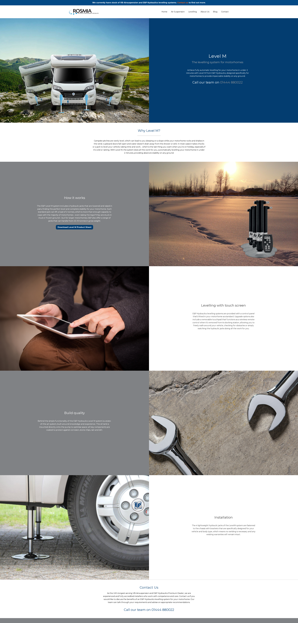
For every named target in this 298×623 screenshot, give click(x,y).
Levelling (192, 12)
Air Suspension (178, 12)
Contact (225, 12)
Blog (215, 12)
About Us (205, 12)
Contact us (182, 3)
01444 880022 (231, 82)
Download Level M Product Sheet (74, 227)
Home (164, 12)
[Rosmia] (89, 11)
